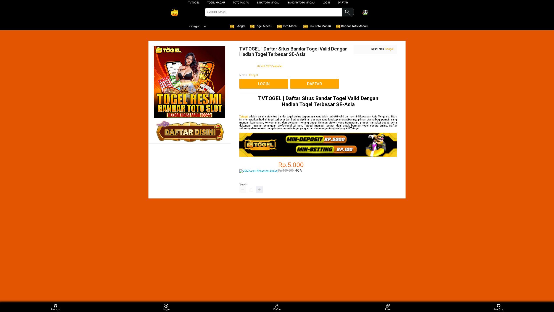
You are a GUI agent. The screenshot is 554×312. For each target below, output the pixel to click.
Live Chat (498, 309)
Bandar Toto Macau (301, 2)
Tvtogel (193, 2)
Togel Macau (216, 2)
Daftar (277, 309)
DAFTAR (343, 2)
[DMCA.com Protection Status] (258, 170)
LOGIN (326, 2)
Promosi (55, 309)
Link (387, 309)
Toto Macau (241, 2)
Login (166, 309)
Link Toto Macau (268, 2)
